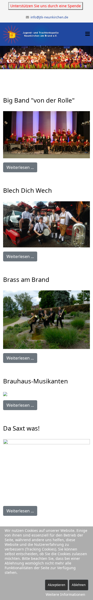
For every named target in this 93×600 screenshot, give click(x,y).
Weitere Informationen (65, 594)
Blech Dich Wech (27, 190)
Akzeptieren (56, 585)
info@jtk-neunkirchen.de (49, 17)
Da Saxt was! (21, 428)
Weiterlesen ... (20, 167)
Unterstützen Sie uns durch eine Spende (45, 5)
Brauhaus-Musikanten (35, 381)
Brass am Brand (26, 279)
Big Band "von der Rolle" (39, 100)
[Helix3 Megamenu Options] (87, 34)
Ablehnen (79, 585)
